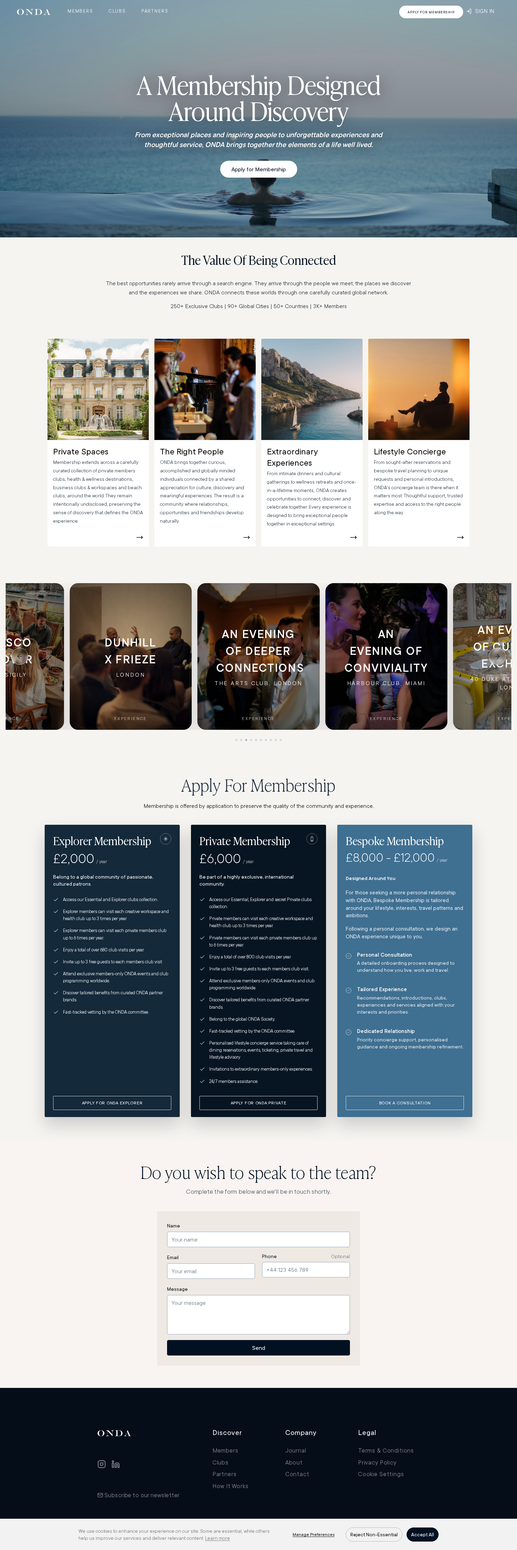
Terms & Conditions (386, 1450)
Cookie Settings (381, 1474)
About (294, 1462)
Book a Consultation (405, 1102)
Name (173, 1226)
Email (173, 1257)
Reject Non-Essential (374, 1534)
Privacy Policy (377, 1462)
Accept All (422, 1534)
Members (80, 11)
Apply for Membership (258, 169)
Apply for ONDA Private (259, 1102)
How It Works (230, 1486)
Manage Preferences (313, 1534)
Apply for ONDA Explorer (112, 1102)
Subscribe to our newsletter (141, 1495)
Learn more (217, 1538)
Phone (269, 1256)
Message (177, 1289)
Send (258, 1347)
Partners (154, 11)
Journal (295, 1450)
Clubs (117, 11)
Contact (297, 1474)
